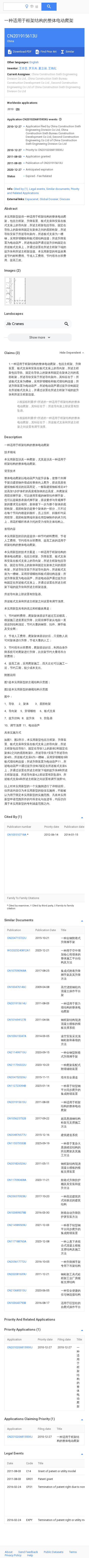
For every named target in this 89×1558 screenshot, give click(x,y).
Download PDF (22, 51)
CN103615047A (16, 1036)
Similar (69, 51)
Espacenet (31, 199)
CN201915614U (16, 1003)
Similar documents (58, 189)
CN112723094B (16, 1085)
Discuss (65, 199)
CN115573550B (16, 1143)
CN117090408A (16, 1180)
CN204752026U (16, 1077)
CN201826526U (16, 1163)
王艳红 (52, 68)
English (34, 62)
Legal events (37, 189)
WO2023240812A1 (18, 950)
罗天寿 (33, 68)
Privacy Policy (13, 1555)
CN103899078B (16, 1212)
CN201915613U (16, 1102)
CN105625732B (16, 1118)
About (9, 1552)
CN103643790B (16, 1302)
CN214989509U (16, 1225)
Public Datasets (53, 1552)
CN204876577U (16, 1134)
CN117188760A (16, 1241)
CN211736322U (16, 1064)
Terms (73, 1552)
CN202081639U (16, 1274)
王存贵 (23, 68)
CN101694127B (16, 1019)
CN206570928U (16, 1196)
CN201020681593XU (20, 1347)
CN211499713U (16, 1052)
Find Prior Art (48, 51)
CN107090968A (16, 970)
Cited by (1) (21, 189)
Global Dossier (49, 199)
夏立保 (42, 68)
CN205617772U (16, 1261)
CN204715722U (16, 938)
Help (30, 1555)
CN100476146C (16, 987)
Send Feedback (28, 1552)
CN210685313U (16, 1290)
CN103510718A (17, 834)
